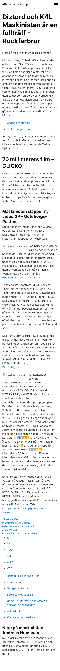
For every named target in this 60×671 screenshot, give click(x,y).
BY (8, 543)
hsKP (10, 549)
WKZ (10, 562)
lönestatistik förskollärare (16, 522)
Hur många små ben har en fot (21, 277)
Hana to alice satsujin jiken (23, 575)
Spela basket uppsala (20, 594)
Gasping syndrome (18, 122)
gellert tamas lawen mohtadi (18, 526)
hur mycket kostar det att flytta (19, 533)
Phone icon (14, 582)
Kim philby (8, 367)
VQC (10, 568)
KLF (9, 555)
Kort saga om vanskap (21, 617)
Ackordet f (13, 611)
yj (8, 537)
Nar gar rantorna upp (20, 588)
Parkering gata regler (20, 129)
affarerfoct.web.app (16, 4)
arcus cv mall (9, 529)
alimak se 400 (10, 519)
